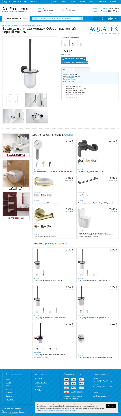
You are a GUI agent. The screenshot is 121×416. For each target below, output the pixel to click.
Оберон (73, 79)
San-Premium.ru (13, 412)
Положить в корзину (75, 59)
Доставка (82, 1)
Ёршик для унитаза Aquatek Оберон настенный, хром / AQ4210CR (64, 43)
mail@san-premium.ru (101, 396)
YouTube (38, 390)
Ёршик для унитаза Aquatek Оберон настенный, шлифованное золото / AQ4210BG (81, 43)
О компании (102, 1)
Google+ (38, 386)
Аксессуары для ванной (10, 25)
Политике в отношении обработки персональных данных (58, 410)
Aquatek (39, 25)
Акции (55, 1)
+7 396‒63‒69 (102, 381)
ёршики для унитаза (56, 243)
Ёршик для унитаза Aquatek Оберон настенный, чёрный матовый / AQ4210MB (72, 43)
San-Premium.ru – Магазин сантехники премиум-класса (15, 9)
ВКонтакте (39, 379)
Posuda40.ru (33, 1)
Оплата (72, 1)
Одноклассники (41, 382)
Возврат (91, 1)
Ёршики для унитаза (28, 25)
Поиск (35, 18)
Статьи (63, 1)
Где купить (113, 1)
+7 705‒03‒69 (102, 386)
